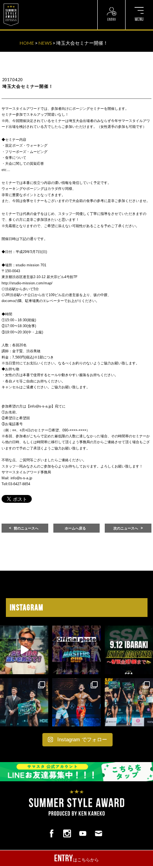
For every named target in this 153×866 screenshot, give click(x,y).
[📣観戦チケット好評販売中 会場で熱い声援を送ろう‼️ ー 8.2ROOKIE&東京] (24, 702)
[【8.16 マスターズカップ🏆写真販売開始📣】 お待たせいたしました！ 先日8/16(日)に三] (76, 650)
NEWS (45, 43)
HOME (27, 43)
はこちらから (76, 858)
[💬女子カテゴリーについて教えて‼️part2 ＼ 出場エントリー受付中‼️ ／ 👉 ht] (24, 650)
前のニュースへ (26, 528)
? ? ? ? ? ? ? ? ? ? (39, 4)
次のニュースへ (125, 528)
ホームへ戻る (75, 528)
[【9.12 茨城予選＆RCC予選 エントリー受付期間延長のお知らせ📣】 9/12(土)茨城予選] (129, 650)
